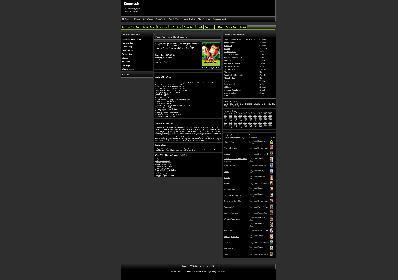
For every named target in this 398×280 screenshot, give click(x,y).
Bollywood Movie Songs (131, 27)
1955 (235, 127)
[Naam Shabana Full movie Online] (271, 167)
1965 (235, 125)
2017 (225, 113)
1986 (230, 120)
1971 (255, 123)
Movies (137, 19)
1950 (260, 127)
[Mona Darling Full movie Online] (271, 232)
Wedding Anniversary (232, 219)
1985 (235, 120)
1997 (225, 118)
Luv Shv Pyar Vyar (231, 213)
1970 (260, 123)
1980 (260, 120)
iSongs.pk (131, 3)
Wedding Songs (232, 27)
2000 (260, 116)
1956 (230, 127)
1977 (225, 123)
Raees (226, 254)
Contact (243, 27)
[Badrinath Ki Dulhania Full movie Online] (271, 197)
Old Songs (220, 27)
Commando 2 (229, 207)
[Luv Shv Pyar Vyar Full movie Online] (271, 214)
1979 (265, 120)
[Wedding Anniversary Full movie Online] (271, 220)
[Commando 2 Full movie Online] (271, 208)
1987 (225, 120)
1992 (250, 118)
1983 (245, 120)
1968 (270, 123)
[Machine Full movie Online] (271, 185)
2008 (270, 113)
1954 (240, 127)
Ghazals (200, 27)
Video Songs (148, 19)
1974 (240, 123)
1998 (270, 116)
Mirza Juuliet (229, 142)
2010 (260, 113)
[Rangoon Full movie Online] (271, 226)
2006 (230, 116)
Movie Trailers (189, 19)
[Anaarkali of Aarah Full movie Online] (271, 149)
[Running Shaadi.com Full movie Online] (271, 238)
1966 (230, 125)
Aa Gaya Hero (229, 189)
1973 (245, 123)
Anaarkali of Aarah (231, 148)
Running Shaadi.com (231, 237)
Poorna (226, 172)
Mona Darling (229, 231)
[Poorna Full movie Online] (271, 173)
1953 (245, 127)
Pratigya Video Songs (162, 161)
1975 (235, 123)
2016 (230, 113)
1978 (270, 120)
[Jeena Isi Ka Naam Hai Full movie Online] (271, 203)
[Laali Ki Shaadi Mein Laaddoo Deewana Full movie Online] (271, 161)
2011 (255, 113)
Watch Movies (174, 19)
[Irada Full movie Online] (271, 244)
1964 (240, 125)
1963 (245, 125)
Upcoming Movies (220, 19)
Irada (226, 242)
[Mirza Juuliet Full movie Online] (271, 143)
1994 (240, 118)
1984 (240, 120)
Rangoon (227, 225)
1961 (255, 125)
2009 (265, 113)
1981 (255, 120)
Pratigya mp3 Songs (162, 159)
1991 (255, 118)
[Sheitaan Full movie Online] (271, 155)
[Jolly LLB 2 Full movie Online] (271, 250)
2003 (245, 116)
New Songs (209, 27)
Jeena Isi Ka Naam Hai (232, 201)
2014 (240, 113)
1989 (265, 118)
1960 (260, 125)
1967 (225, 125)
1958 (270, 125)
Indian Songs (162, 27)
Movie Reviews (204, 19)
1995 (235, 118)
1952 (250, 127)
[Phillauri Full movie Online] (271, 179)
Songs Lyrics (161, 19)
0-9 (225, 104)
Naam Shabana (229, 166)
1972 (250, 123)
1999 (265, 116)
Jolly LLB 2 (228, 248)
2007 (225, 116)
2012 (250, 113)
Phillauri (227, 178)
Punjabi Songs (189, 27)
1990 (260, 118)
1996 (230, 118)
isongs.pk (206, 266)
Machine (227, 183)
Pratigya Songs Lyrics (163, 162)
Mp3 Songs (126, 19)
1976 (230, 123)
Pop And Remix (175, 27)
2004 (240, 116)
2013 (245, 113)
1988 (270, 118)
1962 (250, 125)
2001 (255, 116)
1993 (245, 118)
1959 (265, 125)
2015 (235, 113)
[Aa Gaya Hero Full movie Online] (271, 191)
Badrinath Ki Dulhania (232, 195)
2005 (235, 116)
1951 (255, 127)
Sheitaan (227, 154)
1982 (250, 120)
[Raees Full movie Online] (271, 256)
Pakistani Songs (149, 27)
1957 (225, 127)
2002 (250, 116)
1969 (265, 123)
